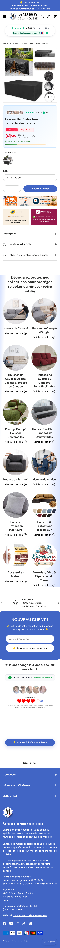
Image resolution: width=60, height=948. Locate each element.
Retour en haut (30, 763)
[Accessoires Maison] (16, 555)
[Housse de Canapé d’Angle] (44, 311)
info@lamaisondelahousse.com (30, 915)
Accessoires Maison (16, 574)
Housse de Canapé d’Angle (44, 330)
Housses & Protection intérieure (16, 526)
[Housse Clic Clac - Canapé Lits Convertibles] (44, 412)
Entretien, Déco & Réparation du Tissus (44, 576)
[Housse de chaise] (44, 462)
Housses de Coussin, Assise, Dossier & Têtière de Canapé (16, 380)
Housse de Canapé (15, 328)
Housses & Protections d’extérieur (44, 526)
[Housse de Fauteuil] (16, 462)
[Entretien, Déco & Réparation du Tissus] (44, 555)
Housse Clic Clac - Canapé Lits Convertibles (44, 433)
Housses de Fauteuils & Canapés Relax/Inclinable (44, 380)
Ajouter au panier (40, 188)
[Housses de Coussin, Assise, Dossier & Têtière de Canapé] (16, 358)
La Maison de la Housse (19, 941)
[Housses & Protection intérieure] (16, 505)
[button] (55, 16)
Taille (5, 171)
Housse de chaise (44, 479)
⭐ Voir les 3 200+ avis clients (30, 742)
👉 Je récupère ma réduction (30, 648)
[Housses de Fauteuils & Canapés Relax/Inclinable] (44, 358)
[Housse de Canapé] (16, 311)
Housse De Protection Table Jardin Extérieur (30, 44)
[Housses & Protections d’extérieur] (44, 505)
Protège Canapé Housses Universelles (16, 433)
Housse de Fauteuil (15, 479)
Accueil (6, 44)
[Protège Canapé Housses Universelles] (16, 412)
